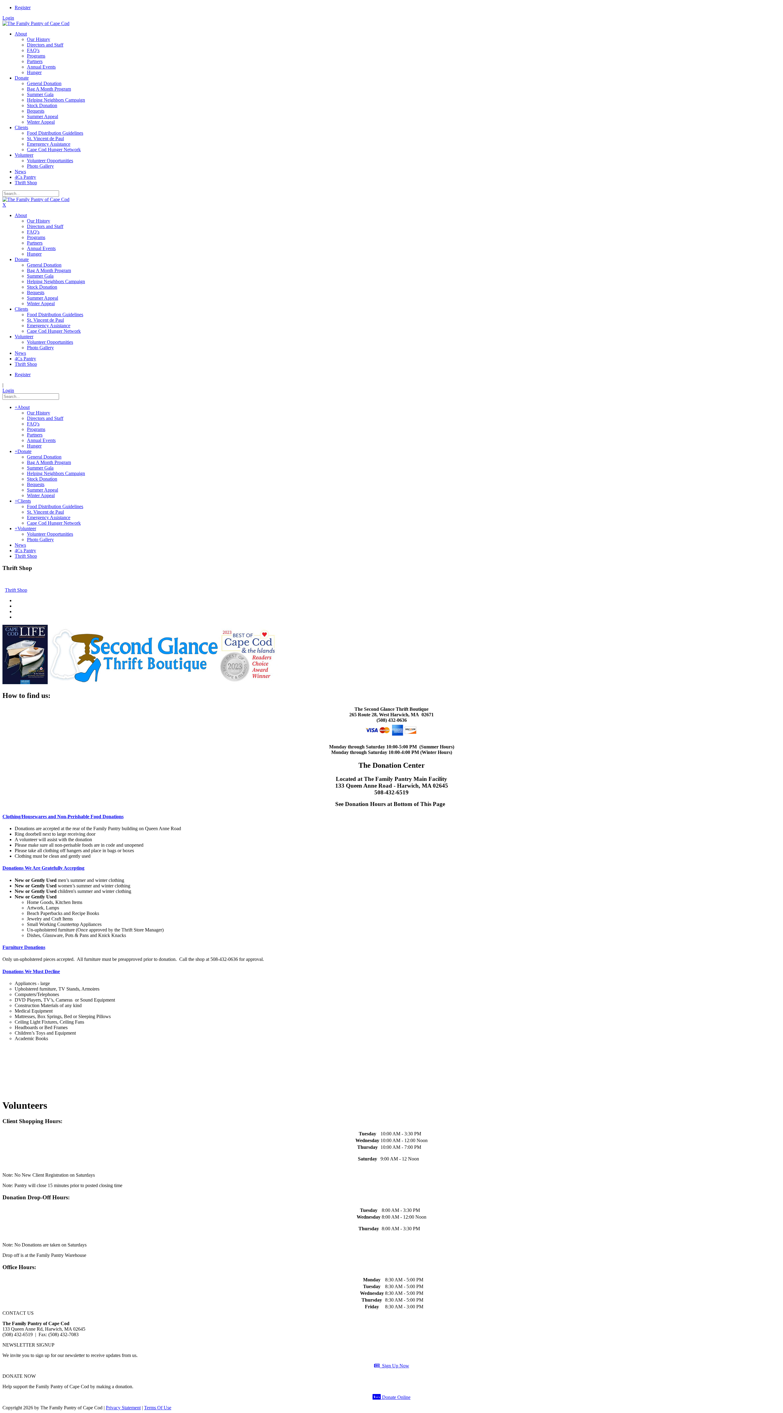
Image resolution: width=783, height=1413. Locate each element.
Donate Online (395, 1397)
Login (8, 18)
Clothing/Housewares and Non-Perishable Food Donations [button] (63, 816)
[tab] (391, 816)
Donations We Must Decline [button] (31, 971)
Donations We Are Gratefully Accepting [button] (43, 868)
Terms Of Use (157, 1407)
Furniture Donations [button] (23, 947)
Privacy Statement (123, 1407)
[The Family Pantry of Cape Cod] (35, 23)
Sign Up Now (394, 1365)
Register (23, 7)
